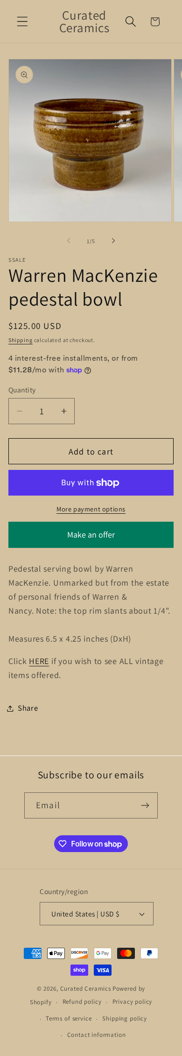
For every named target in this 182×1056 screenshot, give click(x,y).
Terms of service (68, 1018)
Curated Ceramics (85, 989)
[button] (22, 21)
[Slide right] (113, 241)
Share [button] (28, 708)
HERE (39, 661)
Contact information (96, 1035)
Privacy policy (132, 1002)
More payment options (91, 508)
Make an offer (91, 538)
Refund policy (82, 1002)
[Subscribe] (145, 805)
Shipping (20, 339)
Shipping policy (124, 1018)
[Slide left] (68, 241)
